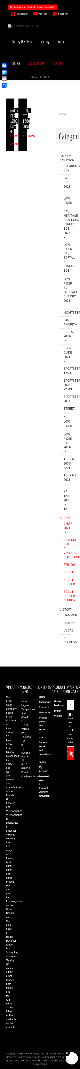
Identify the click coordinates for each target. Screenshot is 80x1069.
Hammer (70, 615)
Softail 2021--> (69, 336)
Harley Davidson (55, 703)
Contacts (40, 707)
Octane (69, 623)
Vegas (68, 630)
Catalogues (40, 702)
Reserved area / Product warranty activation (40, 786)
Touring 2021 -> (70, 480)
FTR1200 (69, 565)
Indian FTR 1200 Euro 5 (27, 121)
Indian (64, 518)
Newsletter (40, 712)
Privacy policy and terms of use (40, 727)
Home (34, 77)
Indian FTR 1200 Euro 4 (14, 121)
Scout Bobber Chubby (69, 596)
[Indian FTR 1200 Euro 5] (22, 100)
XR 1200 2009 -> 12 (67, 500)
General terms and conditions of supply (40, 752)
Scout (68, 572)
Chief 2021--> (68, 528)
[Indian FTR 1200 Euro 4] (10, 100)
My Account (40, 769)
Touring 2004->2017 (70, 463)
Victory (65, 609)
